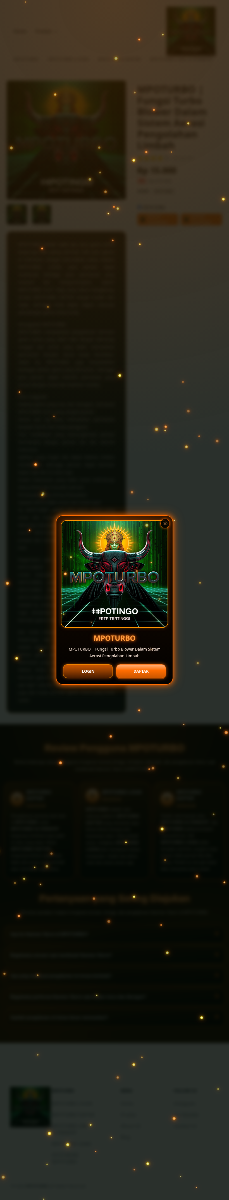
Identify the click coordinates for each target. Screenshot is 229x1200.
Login (88, 671)
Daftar (141, 671)
